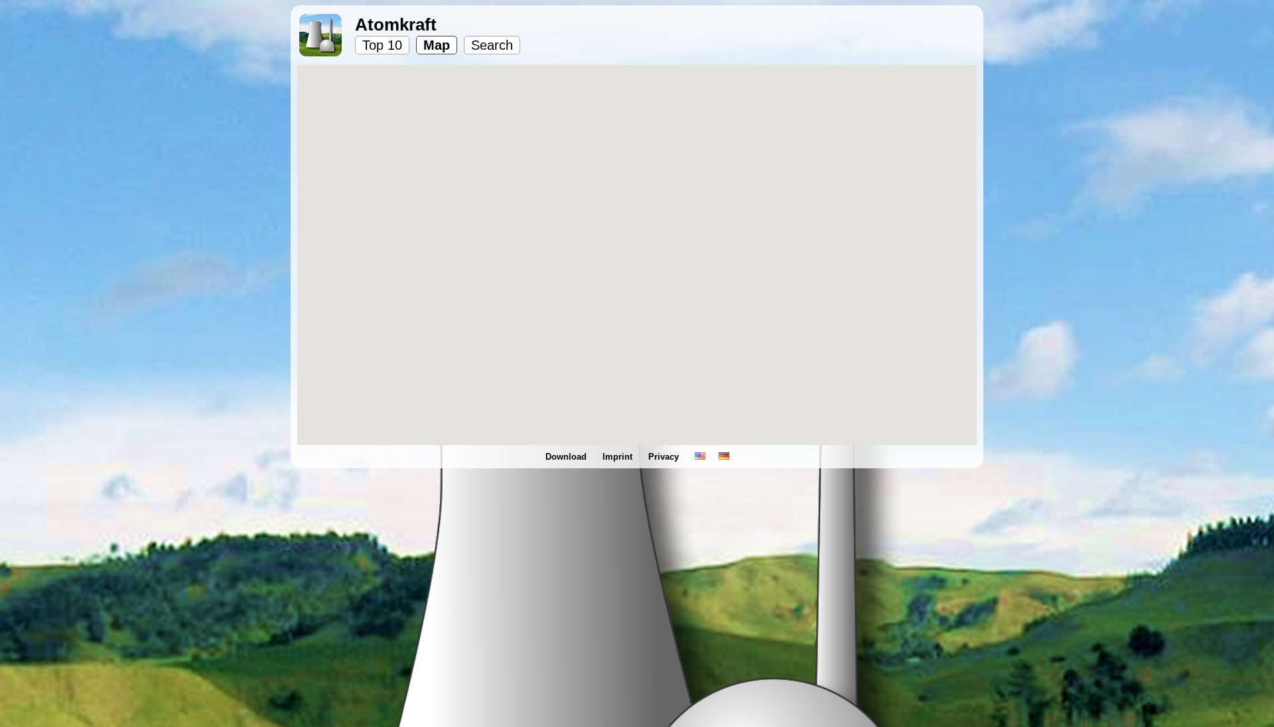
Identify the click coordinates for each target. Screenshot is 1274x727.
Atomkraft (396, 24)
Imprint (618, 457)
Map (436, 45)
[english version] (700, 457)
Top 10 (382, 45)
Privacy (664, 457)
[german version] (724, 457)
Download (567, 457)
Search (492, 45)
